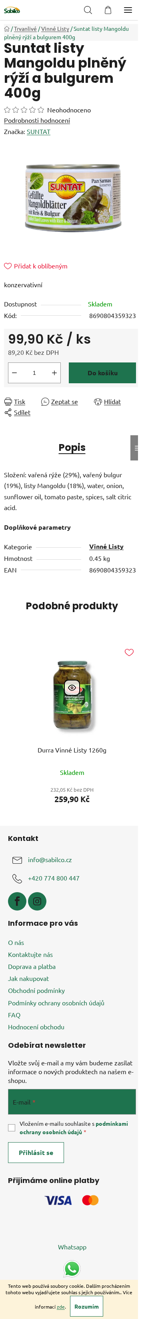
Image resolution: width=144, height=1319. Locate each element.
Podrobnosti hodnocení (37, 120)
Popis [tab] (72, 447)
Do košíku (103, 372)
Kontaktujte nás (30, 954)
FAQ (14, 1015)
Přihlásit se (36, 1152)
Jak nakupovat (28, 978)
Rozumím (86, 1306)
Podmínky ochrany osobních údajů (56, 1003)
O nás (16, 942)
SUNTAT (38, 131)
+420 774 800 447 (54, 878)
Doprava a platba (32, 966)
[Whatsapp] (72, 1268)
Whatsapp (72, 1247)
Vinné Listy (106, 546)
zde (61, 1306)
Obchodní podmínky (36, 990)
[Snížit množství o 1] (14, 373)
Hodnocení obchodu (36, 1027)
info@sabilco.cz (50, 859)
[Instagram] (37, 901)
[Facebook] (17, 901)
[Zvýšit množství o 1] (54, 373)
